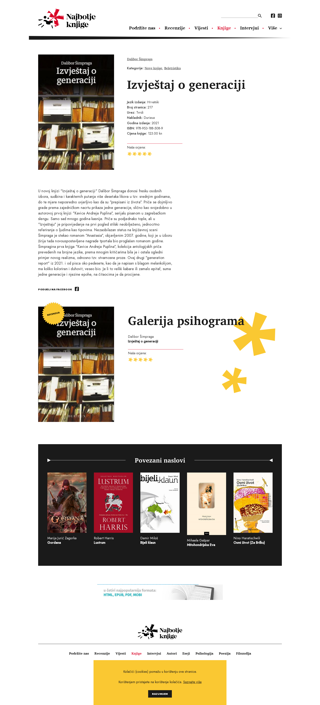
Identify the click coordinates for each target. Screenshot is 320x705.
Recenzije (175, 27)
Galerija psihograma (186, 320)
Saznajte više (192, 682)
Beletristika (172, 68)
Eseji (186, 653)
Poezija (225, 653)
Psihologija (204, 653)
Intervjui (249, 27)
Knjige (224, 27)
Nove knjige (153, 68)
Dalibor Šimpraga (139, 59)
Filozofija (243, 653)
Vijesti (201, 27)
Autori (172, 653)
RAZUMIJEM (160, 694)
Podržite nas (142, 27)
